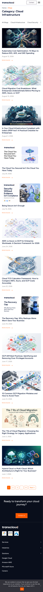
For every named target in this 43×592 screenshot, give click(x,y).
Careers (5, 571)
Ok (22, 589)
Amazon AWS (7, 562)
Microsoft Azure (8, 567)
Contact (31, 2)
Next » (32, 487)
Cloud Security (32, 22)
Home (4, 8)
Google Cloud (7, 558)
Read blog (6, 60)
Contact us (21, 515)
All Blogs (5, 22)
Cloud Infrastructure (18, 22)
